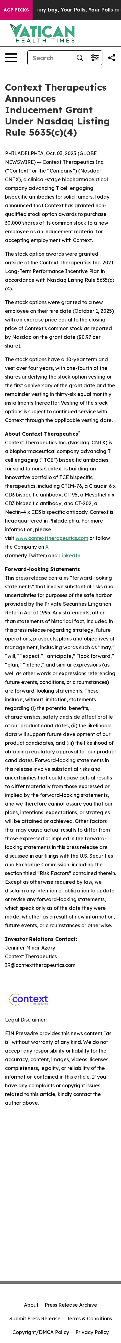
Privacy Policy (92, 1332)
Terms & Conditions (89, 1318)
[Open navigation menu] (11, 58)
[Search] (79, 58)
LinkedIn (69, 555)
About (31, 1305)
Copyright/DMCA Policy (40, 1332)
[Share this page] (111, 58)
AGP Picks (16, 10)
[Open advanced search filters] (94, 58)
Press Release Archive (71, 1305)
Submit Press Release (34, 1318)
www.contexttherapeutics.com (52, 538)
